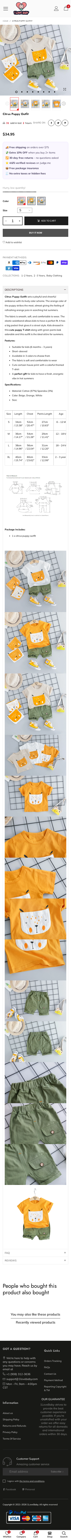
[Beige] (21, 201)
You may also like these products (35, 1314)
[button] (7, 104)
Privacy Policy (10, 1432)
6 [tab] (44, 92)
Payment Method (53, 1380)
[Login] (56, 8)
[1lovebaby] (21, 8)
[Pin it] (65, 123)
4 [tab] (33, 92)
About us (8, 1413)
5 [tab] (38, 92)
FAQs (47, 1367)
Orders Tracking (53, 1360)
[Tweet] (58, 123)
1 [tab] (16, 92)
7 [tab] (49, 92)
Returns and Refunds (14, 1425)
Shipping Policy (11, 1419)
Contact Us (50, 1373)
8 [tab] (54, 92)
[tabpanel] (35, 60)
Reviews (11, 1260)
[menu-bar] (7, 8)
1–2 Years (26, 275)
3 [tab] (27, 92)
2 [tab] (22, 92)
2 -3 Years (39, 275)
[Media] (64, 89)
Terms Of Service (12, 1438)
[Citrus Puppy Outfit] (35, 60)
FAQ (7, 1252)
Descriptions (14, 289)
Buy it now (35, 233)
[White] (41, 201)
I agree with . (26, 1481)
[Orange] (31, 201)
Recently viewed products (35, 1322)
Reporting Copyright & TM (55, 1388)
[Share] (51, 123)
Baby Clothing (54, 275)
